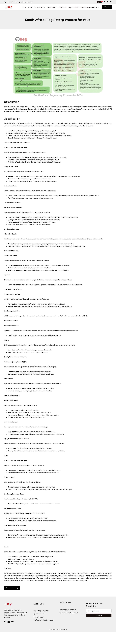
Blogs (70, 7)
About (30, 7)
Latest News (62, 7)
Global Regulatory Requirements (85, 7)
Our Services (38, 7)
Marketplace (51, 7)
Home (24, 7)
